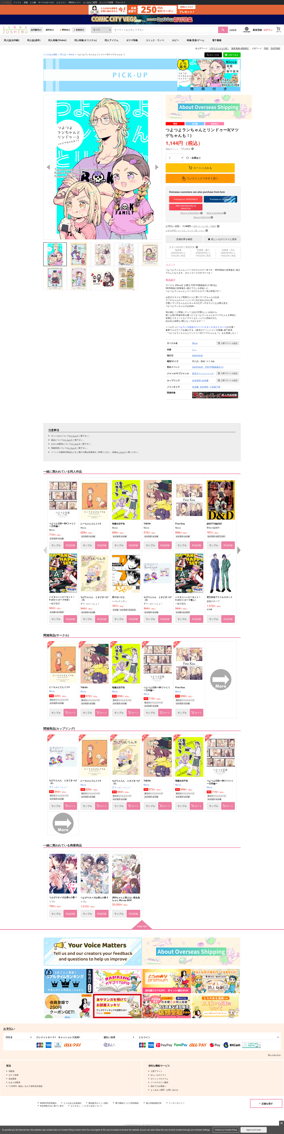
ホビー (175, 40)
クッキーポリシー (177, 1102)
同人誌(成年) (33, 40)
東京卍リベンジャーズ (59, 699)
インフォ (17, 2)
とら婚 (33, 2)
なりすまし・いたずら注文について (86, 1105)
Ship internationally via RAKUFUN (186, 207)
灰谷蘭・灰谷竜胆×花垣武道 (124, 609)
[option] (102, 167)
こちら (74, 435)
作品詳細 (70, 545)
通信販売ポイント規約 (98, 1102)
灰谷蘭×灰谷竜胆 (57, 612)
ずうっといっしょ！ (58, 786)
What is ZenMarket (216, 213)
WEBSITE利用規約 (48, 1102)
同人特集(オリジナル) (85, 40)
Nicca (52, 691)
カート (72, 712)
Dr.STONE (275, 48)
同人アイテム (111, 40)
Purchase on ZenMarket (220, 199)
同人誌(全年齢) (11, 40)
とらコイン (61, 2)
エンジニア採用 (106, 2)
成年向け (50, 29)
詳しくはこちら (274, 1054)
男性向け (66, 29)
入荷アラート (229, 343)
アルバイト (120, 2)
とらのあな (6, 2)
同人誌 (63, 54)
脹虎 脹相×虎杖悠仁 (240, 48)
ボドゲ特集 (132, 40)
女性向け (80, 29)
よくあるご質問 (90, 2)
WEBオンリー (75, 2)
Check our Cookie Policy (226, 1129)
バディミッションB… (219, 48)
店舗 (26, 2)
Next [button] (157, 167)
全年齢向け (36, 29)
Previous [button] (48, 167)
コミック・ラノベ (155, 40)
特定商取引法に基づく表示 (52, 1105)
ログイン (268, 29)
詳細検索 (233, 29)
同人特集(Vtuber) (57, 40)
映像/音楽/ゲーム (195, 40)
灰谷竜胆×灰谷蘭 (57, 538)
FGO (266, 48)
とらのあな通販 (50, 54)
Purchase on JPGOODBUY (186, 199)
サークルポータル (46, 2)
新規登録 (257, 29)
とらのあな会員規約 (72, 1102)
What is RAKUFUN (202, 217)
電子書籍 (216, 40)
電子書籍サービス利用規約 (127, 1102)
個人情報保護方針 (154, 1102)
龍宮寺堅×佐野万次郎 (216, 536)
